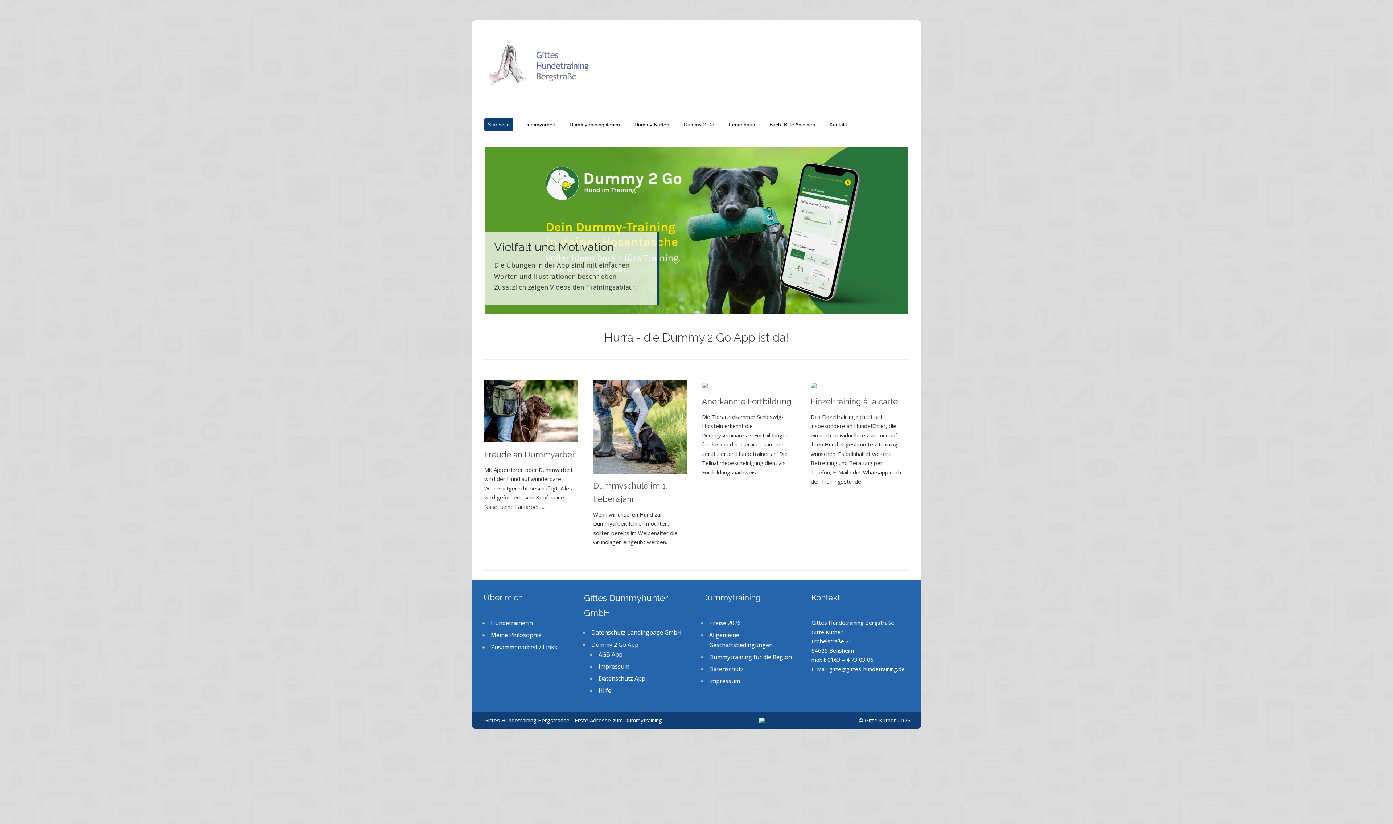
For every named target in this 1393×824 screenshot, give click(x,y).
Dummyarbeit (539, 124)
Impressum (614, 666)
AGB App (610, 654)
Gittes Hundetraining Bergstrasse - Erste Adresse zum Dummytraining (573, 720)
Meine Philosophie (516, 635)
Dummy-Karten (651, 124)
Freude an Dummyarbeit (530, 454)
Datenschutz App (622, 678)
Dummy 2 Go (699, 124)
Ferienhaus (742, 124)
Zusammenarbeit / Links (524, 647)
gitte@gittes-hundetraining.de (867, 669)
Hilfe (605, 690)
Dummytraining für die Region (750, 657)
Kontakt (838, 124)
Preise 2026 (725, 623)
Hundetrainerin (512, 623)
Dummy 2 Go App (614, 645)
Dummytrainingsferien (595, 124)
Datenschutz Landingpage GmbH (636, 632)
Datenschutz (726, 669)
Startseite (499, 124)
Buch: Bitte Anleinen (792, 124)
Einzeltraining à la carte (854, 401)
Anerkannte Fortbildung (747, 401)
